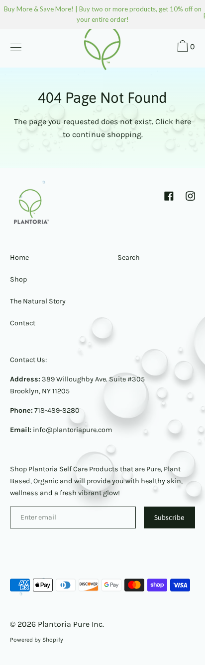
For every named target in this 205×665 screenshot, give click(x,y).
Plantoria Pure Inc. (71, 624)
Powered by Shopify (36, 639)
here (183, 121)
